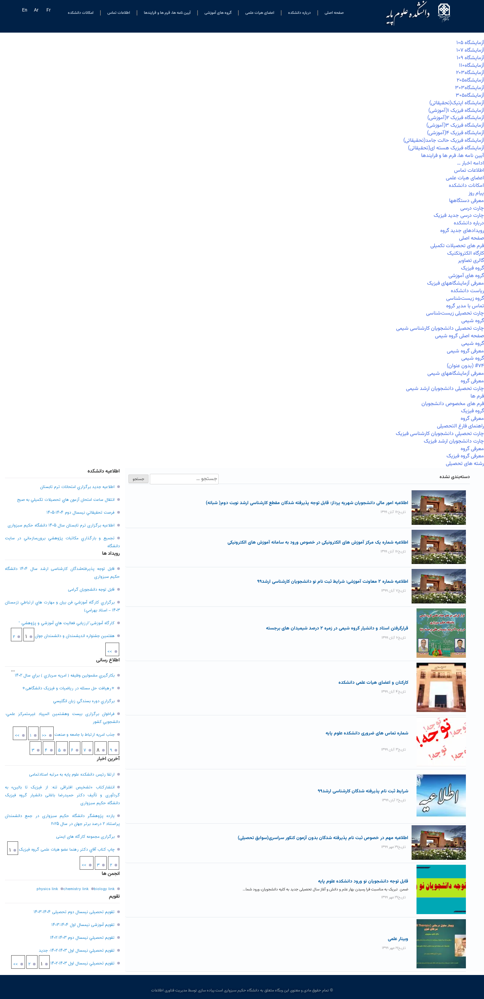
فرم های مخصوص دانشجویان (452, 404)
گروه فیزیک (472, 268)
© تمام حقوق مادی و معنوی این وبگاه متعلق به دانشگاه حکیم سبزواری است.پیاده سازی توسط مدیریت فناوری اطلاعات (242, 990)
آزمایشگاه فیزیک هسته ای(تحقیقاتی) (446, 148)
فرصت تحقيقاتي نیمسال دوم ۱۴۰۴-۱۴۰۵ (80, 512)
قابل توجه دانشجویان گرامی (91, 589)
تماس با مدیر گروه (465, 306)
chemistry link (76, 889)
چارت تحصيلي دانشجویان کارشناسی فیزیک (440, 434)
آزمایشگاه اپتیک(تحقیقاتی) (456, 103)
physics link (47, 889)
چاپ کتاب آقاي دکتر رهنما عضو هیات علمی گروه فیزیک (67, 849)
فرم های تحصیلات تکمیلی (457, 246)
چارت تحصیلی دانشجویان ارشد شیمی (445, 389)
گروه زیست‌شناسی (465, 299)
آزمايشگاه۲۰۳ (470, 73)
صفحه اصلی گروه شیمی (459, 336)
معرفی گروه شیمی (465, 351)
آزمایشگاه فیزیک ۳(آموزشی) (455, 125)
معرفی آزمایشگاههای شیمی (455, 374)
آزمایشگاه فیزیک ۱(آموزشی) (456, 111)
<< (44, 735)
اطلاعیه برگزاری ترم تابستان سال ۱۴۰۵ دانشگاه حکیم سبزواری (61, 525)
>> (109, 652)
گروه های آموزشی (217, 13)
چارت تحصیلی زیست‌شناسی (455, 313)
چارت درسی (472, 208)
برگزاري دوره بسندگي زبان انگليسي (84, 701)
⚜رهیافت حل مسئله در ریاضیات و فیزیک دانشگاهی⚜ (68, 688)
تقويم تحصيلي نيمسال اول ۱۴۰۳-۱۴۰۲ (82, 963)
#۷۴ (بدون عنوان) (465, 366)
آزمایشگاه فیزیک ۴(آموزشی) (455, 133)
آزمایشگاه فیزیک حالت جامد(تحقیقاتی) (443, 141)
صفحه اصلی (334, 13)
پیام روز (476, 193)
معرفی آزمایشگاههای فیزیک (455, 283)
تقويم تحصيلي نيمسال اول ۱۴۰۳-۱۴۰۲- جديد (77, 950)
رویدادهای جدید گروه (462, 231)
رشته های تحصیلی (465, 464)
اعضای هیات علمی (259, 13)
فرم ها (477, 396)
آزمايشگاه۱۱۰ (471, 66)
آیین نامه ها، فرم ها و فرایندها (167, 13)
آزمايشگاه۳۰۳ (469, 88)
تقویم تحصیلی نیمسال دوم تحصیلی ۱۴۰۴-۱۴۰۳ (74, 912)
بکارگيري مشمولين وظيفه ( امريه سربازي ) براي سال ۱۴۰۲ (65, 675)
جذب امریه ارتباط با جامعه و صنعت (84, 734)
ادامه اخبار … (470, 163)
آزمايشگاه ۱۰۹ (470, 58)
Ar (36, 10)
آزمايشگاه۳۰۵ (470, 95)
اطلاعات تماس (118, 13)
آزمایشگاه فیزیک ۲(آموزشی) (455, 118)
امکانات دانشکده (81, 13)
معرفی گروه (472, 381)
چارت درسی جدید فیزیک (459, 216)
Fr (48, 10)
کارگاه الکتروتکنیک (465, 253)
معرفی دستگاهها (466, 201)
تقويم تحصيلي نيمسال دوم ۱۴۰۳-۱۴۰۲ (82, 938)
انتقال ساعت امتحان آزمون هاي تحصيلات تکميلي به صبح (66, 500)
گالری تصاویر (471, 261)
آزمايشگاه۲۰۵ (470, 80)
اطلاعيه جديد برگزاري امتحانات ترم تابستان (77, 487)
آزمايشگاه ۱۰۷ (470, 50)
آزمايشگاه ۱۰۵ (470, 43)
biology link (104, 889)
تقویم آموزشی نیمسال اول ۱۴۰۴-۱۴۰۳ (83, 925)
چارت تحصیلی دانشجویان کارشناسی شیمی (440, 328)
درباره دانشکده (299, 13)
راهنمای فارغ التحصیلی (460, 426)
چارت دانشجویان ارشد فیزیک (454, 441)
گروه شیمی (472, 321)
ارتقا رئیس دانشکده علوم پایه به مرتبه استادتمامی (72, 774)
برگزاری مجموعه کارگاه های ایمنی (85, 836)
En (24, 10)
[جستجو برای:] (183, 479)
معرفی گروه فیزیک (465, 456)
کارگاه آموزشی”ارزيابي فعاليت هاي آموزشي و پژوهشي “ (66, 623)
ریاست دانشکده (467, 291)
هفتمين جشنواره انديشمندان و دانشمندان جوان (75, 636)
